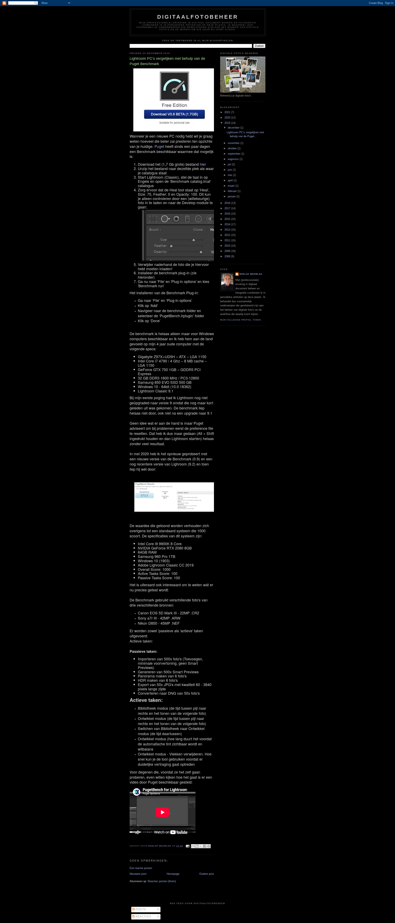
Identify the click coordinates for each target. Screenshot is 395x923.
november (234, 143)
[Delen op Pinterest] (209, 846)
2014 (227, 224)
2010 (227, 245)
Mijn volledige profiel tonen (240, 320)
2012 (227, 235)
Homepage (173, 873)
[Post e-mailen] (187, 846)
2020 (227, 117)
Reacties (143, 916)
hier (203, 164)
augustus (233, 159)
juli (230, 164)
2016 (227, 213)
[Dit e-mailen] (193, 846)
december (234, 127)
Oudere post (206, 873)
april (231, 180)
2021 (227, 112)
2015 (227, 219)
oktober (232, 148)
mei (230, 175)
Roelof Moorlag (250, 274)
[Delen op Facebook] (205, 846)
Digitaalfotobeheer (197, 17)
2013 (227, 229)
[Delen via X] (201, 846)
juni (230, 169)
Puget (159, 146)
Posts (140, 909)
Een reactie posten (141, 868)
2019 (227, 122)
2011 (227, 240)
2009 (227, 251)
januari (232, 196)
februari (232, 191)
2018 (227, 203)
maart (231, 185)
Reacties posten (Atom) (162, 881)
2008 (227, 256)
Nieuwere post (138, 873)
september (234, 153)
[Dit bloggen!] (197, 846)
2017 (227, 208)
